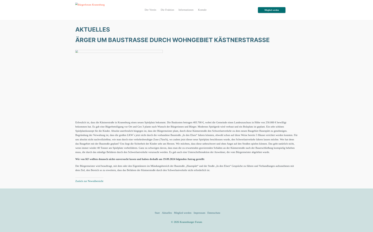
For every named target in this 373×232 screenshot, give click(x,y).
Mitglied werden (271, 10)
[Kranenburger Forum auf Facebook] (182, 200)
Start (157, 212)
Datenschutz (213, 212)
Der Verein (150, 9)
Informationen (185, 9)
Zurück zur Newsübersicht (89, 181)
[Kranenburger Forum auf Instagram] (191, 200)
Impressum (199, 212)
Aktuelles (167, 212)
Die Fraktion (167, 9)
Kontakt (202, 9)
